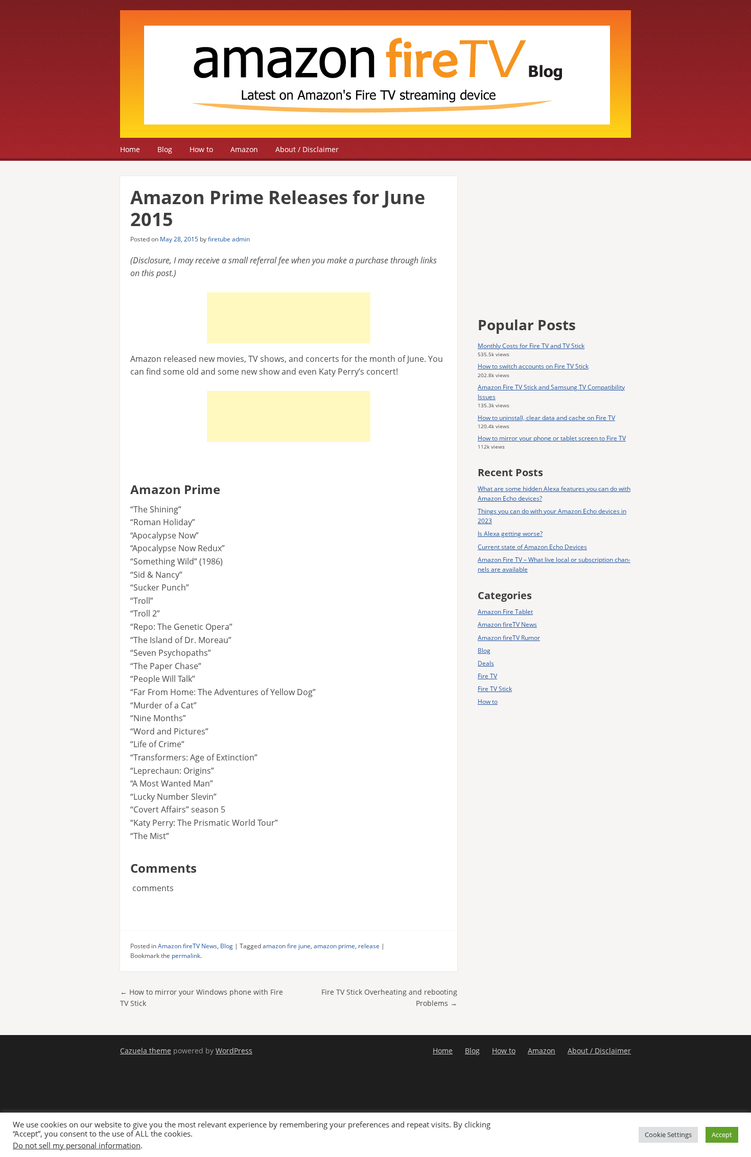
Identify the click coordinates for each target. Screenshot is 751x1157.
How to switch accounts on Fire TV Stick (533, 366)
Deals (486, 663)
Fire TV (487, 676)
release (369, 946)
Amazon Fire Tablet (505, 611)
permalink (186, 955)
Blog (164, 149)
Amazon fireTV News (187, 946)
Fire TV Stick (495, 688)
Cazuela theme (145, 1050)
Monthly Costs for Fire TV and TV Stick (531, 345)
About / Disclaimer (307, 149)
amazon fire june (287, 946)
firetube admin (229, 239)
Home (130, 149)
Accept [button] (722, 1134)
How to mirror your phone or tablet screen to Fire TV (552, 438)
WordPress (234, 1050)
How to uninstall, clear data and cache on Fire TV (546, 417)
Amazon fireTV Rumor (509, 637)
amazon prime (334, 946)
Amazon (244, 149)
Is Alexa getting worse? (510, 533)
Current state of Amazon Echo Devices (532, 547)
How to (201, 149)
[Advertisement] (288, 317)
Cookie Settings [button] (668, 1134)
